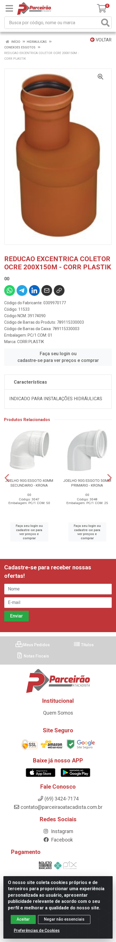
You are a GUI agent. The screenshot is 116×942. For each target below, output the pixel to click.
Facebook (61, 840)
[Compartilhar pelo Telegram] (22, 290)
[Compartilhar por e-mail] (46, 290)
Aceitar (23, 919)
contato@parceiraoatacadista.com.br (61, 807)
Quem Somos (58, 713)
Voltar (103, 39)
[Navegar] (7, 477)
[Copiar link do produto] (59, 290)
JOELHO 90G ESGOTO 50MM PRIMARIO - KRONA (87, 482)
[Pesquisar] (105, 22)
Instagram (61, 831)
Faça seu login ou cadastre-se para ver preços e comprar (58, 357)
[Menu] (9, 8)
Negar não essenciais (64, 919)
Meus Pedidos (36, 645)
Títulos (87, 645)
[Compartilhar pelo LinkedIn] (34, 290)
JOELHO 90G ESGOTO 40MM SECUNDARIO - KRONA (29, 482)
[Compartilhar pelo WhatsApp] (9, 290)
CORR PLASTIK (30, 341)
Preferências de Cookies (37, 930)
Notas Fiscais (36, 656)
